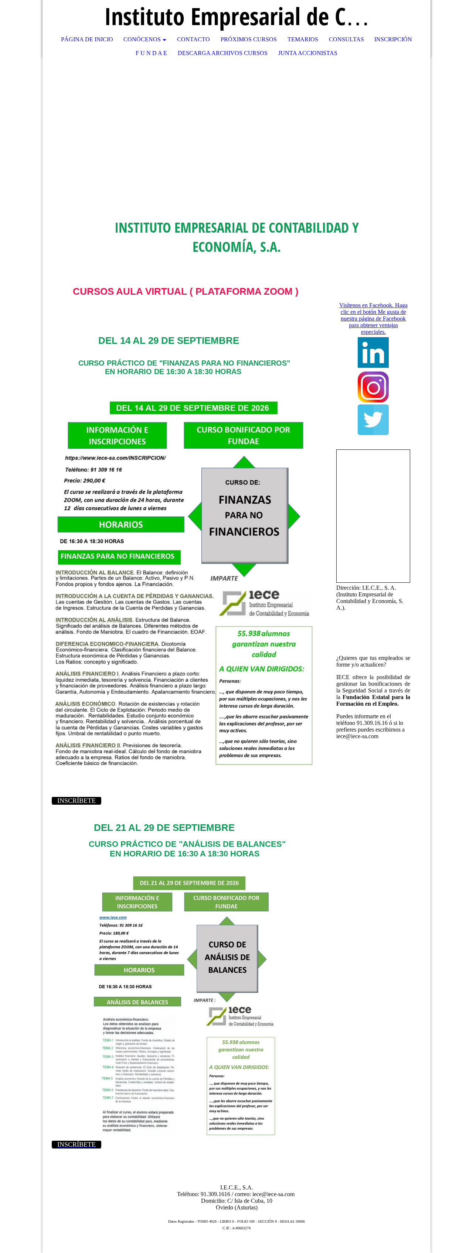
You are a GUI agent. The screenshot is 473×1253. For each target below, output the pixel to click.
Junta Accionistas (307, 53)
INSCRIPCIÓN (393, 39)
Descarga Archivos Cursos (223, 53)
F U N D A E (151, 53)
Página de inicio (87, 39)
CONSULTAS (346, 39)
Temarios (302, 39)
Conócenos (142, 39)
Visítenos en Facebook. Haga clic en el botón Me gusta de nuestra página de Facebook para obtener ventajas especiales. (373, 318)
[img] (403, 16)
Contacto (193, 39)
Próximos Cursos (249, 39)
